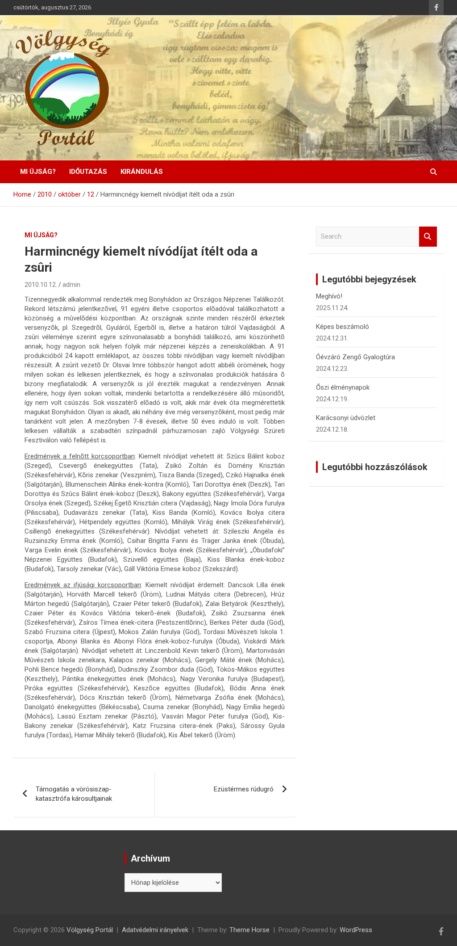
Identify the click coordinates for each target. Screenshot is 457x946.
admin (71, 284)
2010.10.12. (41, 284)
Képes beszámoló (342, 327)
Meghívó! (329, 296)
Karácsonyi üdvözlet (345, 418)
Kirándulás (141, 172)
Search (428, 237)
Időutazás (88, 172)
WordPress (356, 930)
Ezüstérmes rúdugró (244, 789)
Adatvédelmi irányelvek (155, 930)
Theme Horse (249, 930)
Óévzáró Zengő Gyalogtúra (355, 357)
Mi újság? (38, 172)
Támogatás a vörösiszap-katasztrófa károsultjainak (74, 794)
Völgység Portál (89, 930)
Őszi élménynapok (343, 387)
